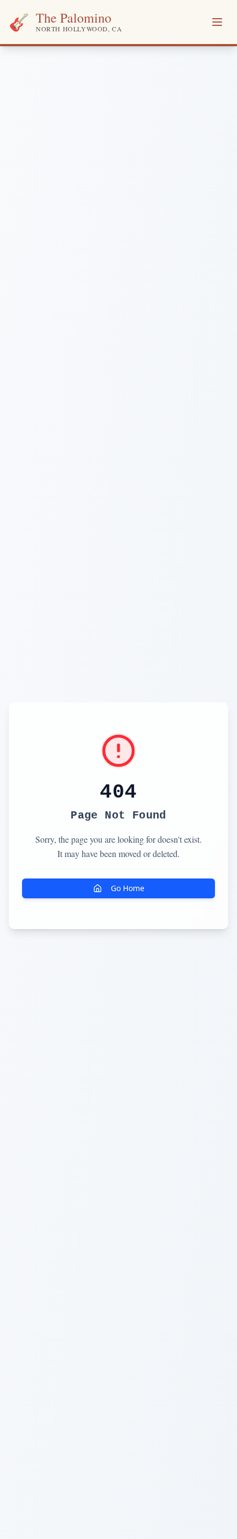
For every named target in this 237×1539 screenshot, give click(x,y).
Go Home (127, 888)
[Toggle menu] (217, 22)
